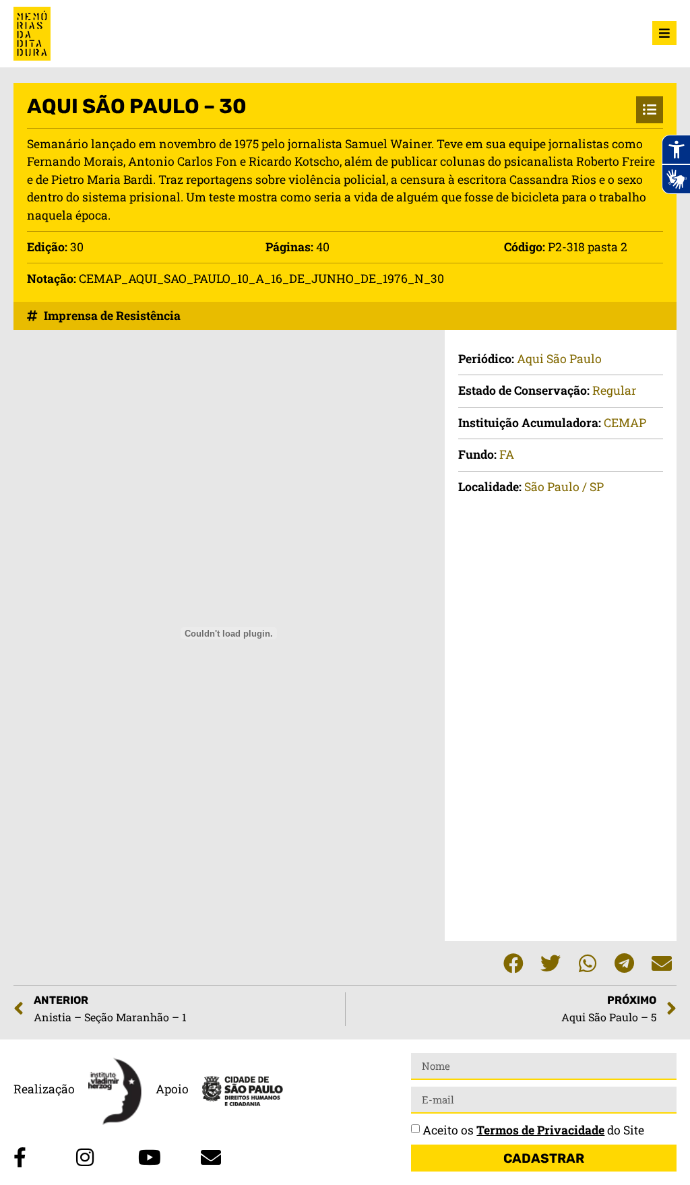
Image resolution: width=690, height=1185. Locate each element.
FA (506, 454)
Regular (614, 390)
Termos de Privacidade (540, 1130)
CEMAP (625, 422)
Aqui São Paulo (559, 358)
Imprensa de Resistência (112, 315)
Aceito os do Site (533, 1130)
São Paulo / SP (564, 486)
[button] (513, 963)
